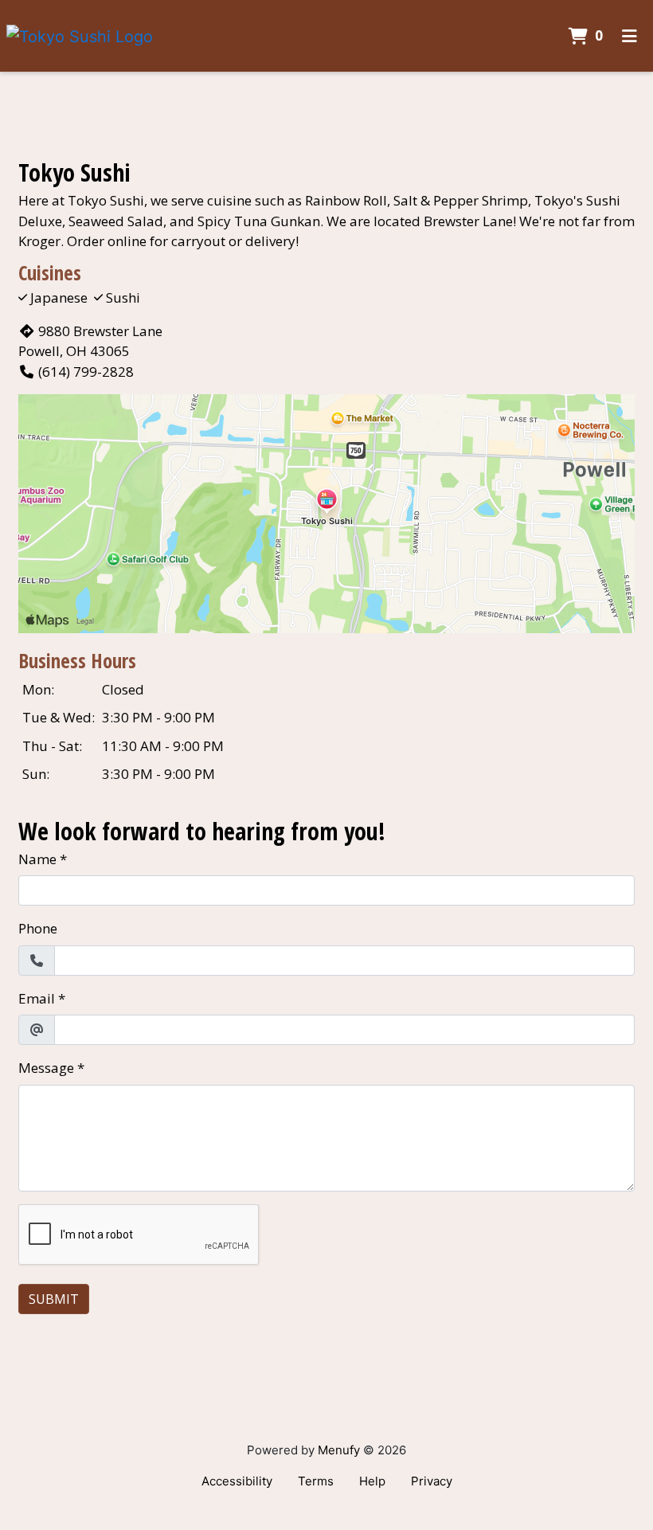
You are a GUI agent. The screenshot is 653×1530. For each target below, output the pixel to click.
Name (37, 859)
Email (36, 998)
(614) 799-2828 (86, 371)
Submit (54, 1299)
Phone (37, 928)
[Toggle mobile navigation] (629, 35)
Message (46, 1067)
